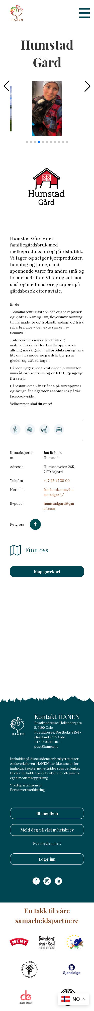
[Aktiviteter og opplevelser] (15, 429)
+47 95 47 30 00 (57, 480)
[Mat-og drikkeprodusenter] (44, 429)
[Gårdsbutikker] (30, 429)
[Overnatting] (59, 429)
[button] (87, 86)
